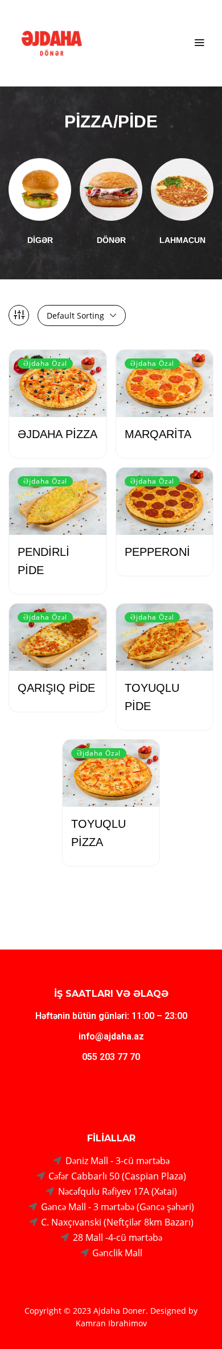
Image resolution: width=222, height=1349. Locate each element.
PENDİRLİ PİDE (43, 561)
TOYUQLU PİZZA (98, 833)
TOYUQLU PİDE (152, 697)
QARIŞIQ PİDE (56, 688)
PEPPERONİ (157, 552)
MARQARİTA (158, 434)
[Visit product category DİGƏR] (40, 189)
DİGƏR (40, 240)
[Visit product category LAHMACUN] (182, 189)
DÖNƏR (111, 240)
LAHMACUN (182, 240)
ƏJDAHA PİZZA (57, 434)
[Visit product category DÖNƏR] (111, 189)
